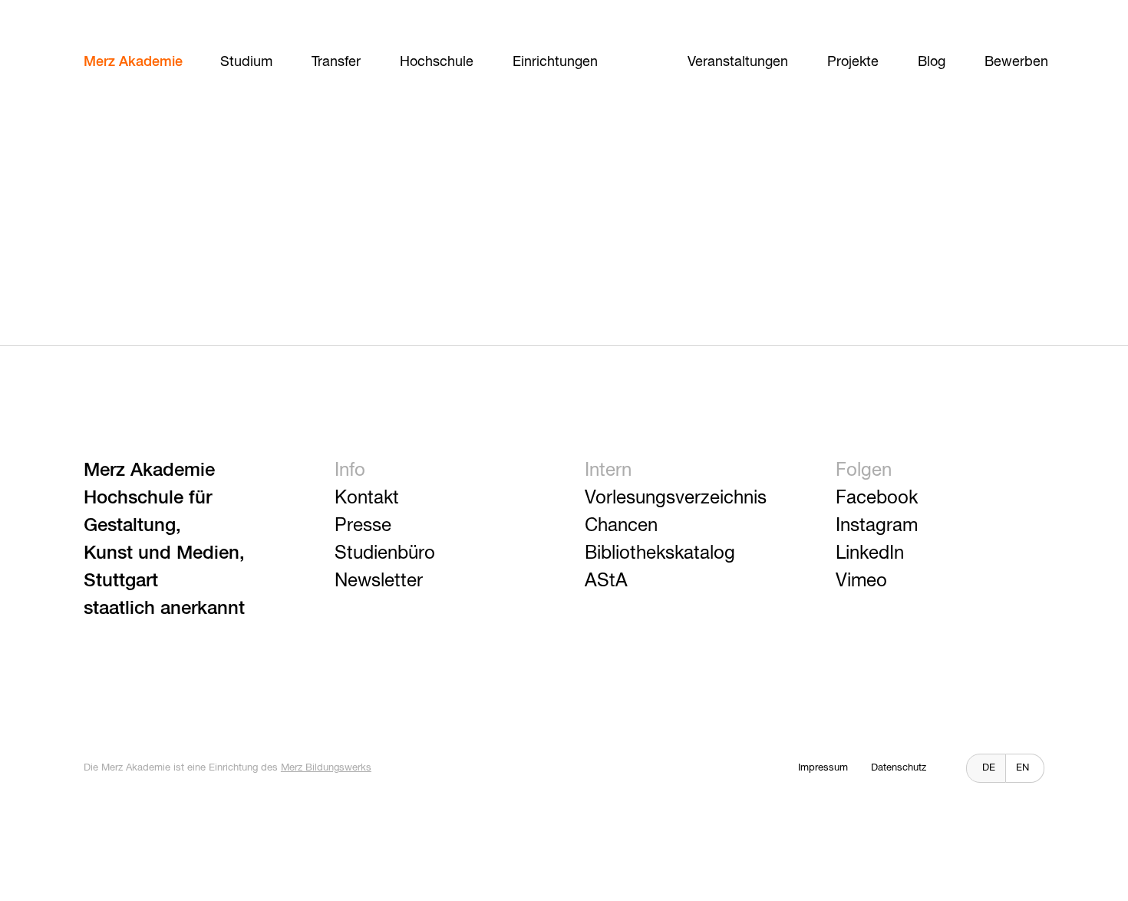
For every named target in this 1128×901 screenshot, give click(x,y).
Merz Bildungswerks (326, 768)
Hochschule (436, 62)
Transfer (336, 62)
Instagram (877, 526)
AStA (606, 581)
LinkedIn (870, 553)
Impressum (823, 768)
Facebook (877, 498)
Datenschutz (898, 768)
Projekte (853, 62)
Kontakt (367, 498)
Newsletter (379, 581)
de (988, 768)
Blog (931, 62)
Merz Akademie (133, 62)
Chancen (621, 526)
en (1022, 768)
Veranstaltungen (738, 62)
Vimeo (861, 581)
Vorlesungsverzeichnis (676, 498)
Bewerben (1016, 62)
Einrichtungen (555, 62)
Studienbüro (385, 553)
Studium (246, 62)
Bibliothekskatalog (660, 553)
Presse (363, 526)
